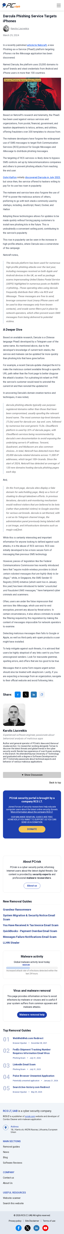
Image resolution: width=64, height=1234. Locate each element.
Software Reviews (12, 1162)
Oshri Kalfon (10, 177)
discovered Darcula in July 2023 (42, 177)
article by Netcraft (37, 45)
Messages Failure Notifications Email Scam (30, 936)
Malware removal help (32, 1014)
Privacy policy (15, 1221)
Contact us (8, 1177)
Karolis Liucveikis (20, 28)
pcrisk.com (30, 1116)
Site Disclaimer (32, 1221)
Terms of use (49, 1221)
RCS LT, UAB (10, 1110)
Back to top (55, 782)
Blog (5, 1157)
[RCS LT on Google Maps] (5, 1129)
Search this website (13, 1203)
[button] (59, 5)
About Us (8, 1183)
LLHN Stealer (11, 942)
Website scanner (12, 1198)
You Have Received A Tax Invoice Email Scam (30, 925)
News (6, 1152)
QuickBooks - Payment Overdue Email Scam (30, 931)
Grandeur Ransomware (17, 909)
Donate (32, 829)
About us (32, 885)
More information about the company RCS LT (32, 812)
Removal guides (11, 1146)
